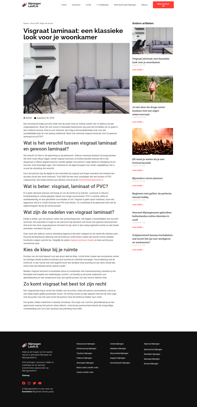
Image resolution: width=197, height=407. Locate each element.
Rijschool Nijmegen (152, 344)
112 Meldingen (102, 5)
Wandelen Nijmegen (152, 354)
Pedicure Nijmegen (84, 358)
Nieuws (144, 5)
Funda (88, 5)
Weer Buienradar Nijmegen (125, 5)
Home (64, 5)
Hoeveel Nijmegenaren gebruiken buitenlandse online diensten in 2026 (152, 216)
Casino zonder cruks (85, 372)
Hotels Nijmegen (117, 344)
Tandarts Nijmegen (84, 353)
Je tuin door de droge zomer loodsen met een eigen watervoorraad (148, 111)
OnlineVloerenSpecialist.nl (90, 180)
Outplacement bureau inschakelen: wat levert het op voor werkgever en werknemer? (152, 239)
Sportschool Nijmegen (153, 349)
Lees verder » (138, 70)
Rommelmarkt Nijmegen (120, 363)
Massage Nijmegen (152, 359)
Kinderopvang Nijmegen (86, 348)
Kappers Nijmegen (117, 358)
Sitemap (26, 375)
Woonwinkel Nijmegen (119, 353)
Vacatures (76, 5)
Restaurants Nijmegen (86, 344)
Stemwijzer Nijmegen (85, 363)
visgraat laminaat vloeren (82, 240)
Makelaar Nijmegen (118, 348)
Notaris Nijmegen (151, 364)
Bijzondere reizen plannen (147, 178)
